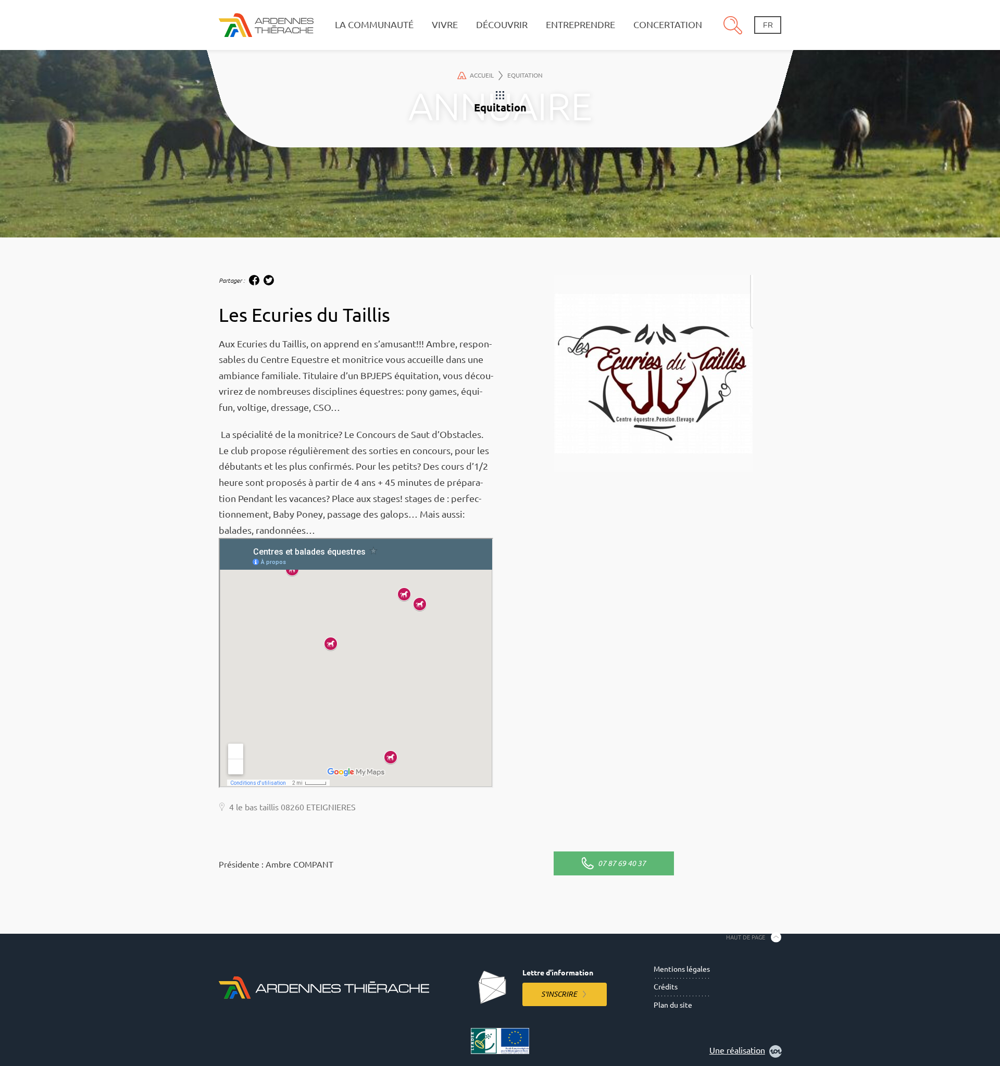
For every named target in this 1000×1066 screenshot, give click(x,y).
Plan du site (673, 1005)
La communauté (374, 25)
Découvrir (502, 25)
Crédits (666, 987)
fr (768, 25)
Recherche (732, 25)
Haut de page (745, 937)
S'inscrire (559, 994)
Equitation (525, 75)
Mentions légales (682, 969)
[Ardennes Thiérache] (266, 24)
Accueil (482, 75)
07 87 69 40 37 (622, 863)
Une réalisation (737, 1050)
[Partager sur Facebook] (254, 280)
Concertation (667, 25)
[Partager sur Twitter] (269, 280)
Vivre (445, 25)
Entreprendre (580, 25)
